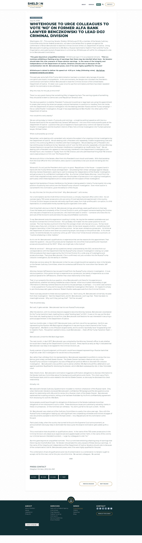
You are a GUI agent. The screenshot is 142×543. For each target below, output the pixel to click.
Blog (74, 514)
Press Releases (36, 17)
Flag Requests (55, 512)
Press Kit (28, 514)
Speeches (76, 512)
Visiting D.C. (54, 516)
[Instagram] (108, 508)
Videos (75, 510)
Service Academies (56, 518)
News (76, 506)
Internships (54, 510)
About (28, 506)
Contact (101, 506)
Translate (32, 529)
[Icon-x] (106, 508)
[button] (34, 477)
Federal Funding (55, 514)
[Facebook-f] (103, 508)
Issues (27, 510)
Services (55, 506)
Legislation (29, 512)
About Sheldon (30, 508)
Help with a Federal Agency (59, 508)
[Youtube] (111, 508)
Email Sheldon (55, 520)
